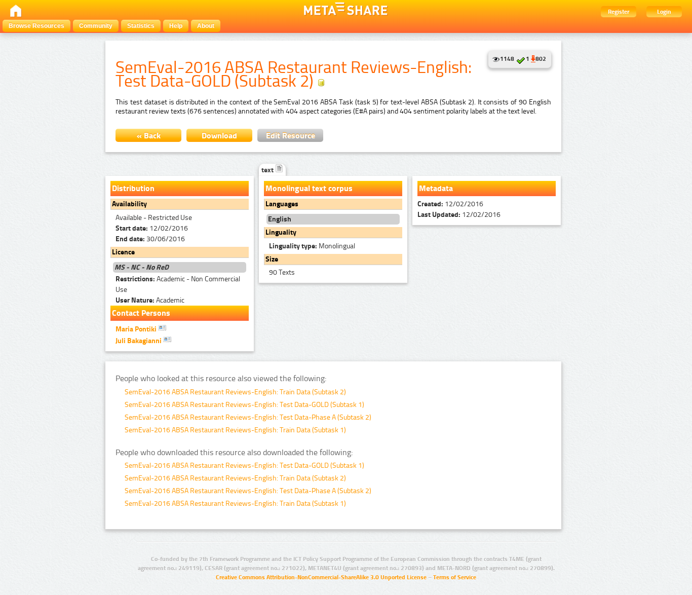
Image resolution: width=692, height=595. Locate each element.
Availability (129, 204)
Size (271, 259)
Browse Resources (36, 25)
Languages (281, 204)
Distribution (133, 188)
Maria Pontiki (137, 329)
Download (219, 135)
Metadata (436, 188)
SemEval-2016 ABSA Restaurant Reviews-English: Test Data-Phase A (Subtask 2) (248, 417)
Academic (150, 300)
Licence (123, 252)
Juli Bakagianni (139, 341)
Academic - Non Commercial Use (178, 284)
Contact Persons (141, 313)
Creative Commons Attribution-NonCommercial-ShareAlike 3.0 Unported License (321, 577)
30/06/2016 (150, 239)
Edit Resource (290, 135)
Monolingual (312, 246)
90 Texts (282, 272)
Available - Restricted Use (154, 217)
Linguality (280, 232)
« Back (149, 135)
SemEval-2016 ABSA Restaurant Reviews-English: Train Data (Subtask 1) (235, 430)
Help (175, 25)
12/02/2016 (152, 228)
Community (95, 25)
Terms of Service (454, 577)
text (268, 170)
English (279, 219)
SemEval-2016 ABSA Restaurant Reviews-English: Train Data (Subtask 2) (235, 392)
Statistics (141, 25)
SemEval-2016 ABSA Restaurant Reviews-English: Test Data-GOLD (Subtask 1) (244, 404)
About (205, 25)
